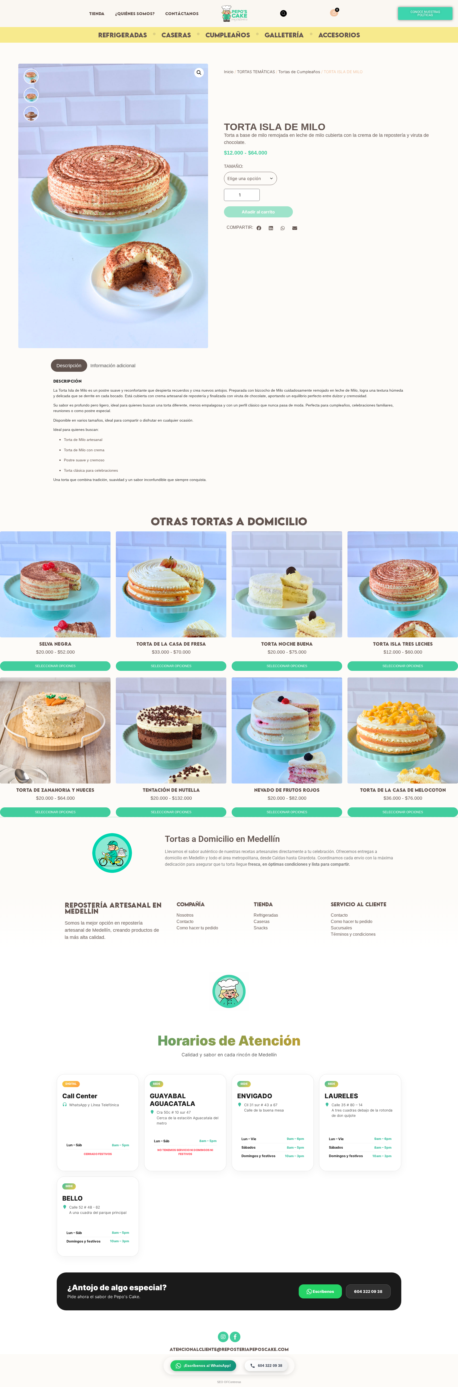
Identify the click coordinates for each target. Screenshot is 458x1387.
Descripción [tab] (68, 365)
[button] (199, 72)
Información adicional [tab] (112, 365)
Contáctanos (182, 13)
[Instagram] (223, 1337)
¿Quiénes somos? (135, 13)
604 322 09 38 (368, 1291)
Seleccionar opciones (55, 666)
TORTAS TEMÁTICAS (256, 71)
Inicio (229, 71)
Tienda (96, 13)
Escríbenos (323, 1291)
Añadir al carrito (258, 212)
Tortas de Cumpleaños (299, 71)
